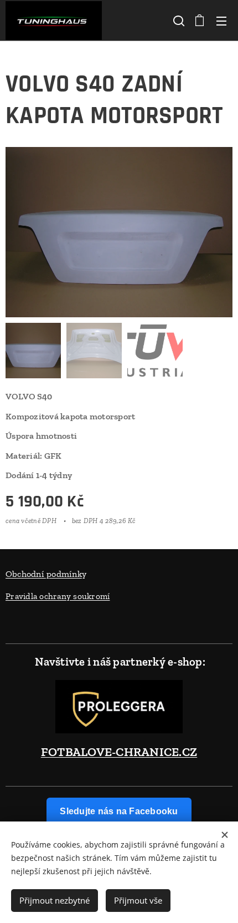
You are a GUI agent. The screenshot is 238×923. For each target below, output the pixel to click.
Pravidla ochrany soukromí (58, 596)
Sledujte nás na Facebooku (119, 811)
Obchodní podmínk (44, 574)
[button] (178, 20)
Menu (221, 20)
